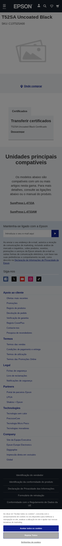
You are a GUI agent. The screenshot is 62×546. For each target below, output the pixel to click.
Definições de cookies (31, 542)
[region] (31, 527)
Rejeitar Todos (31, 535)
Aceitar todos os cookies (31, 528)
